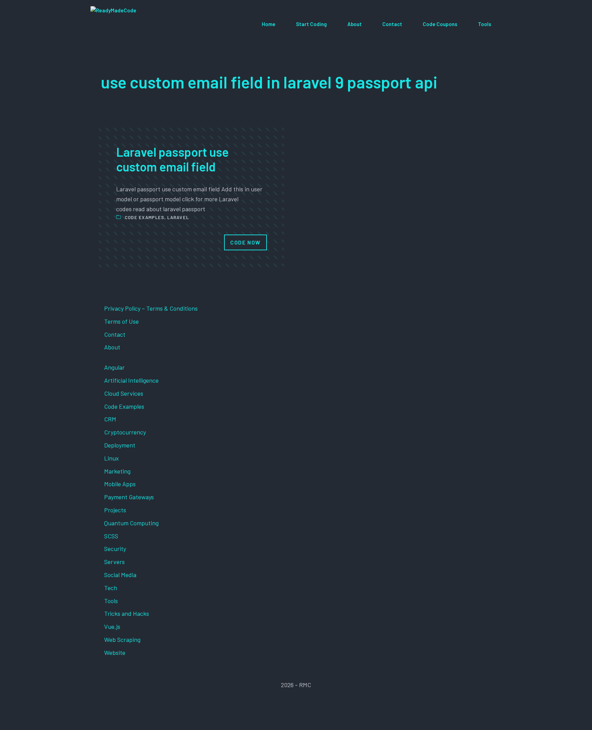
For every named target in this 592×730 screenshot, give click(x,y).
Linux (111, 458)
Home (268, 24)
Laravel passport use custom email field (172, 159)
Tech (110, 587)
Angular (114, 367)
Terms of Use (121, 321)
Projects (115, 510)
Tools (484, 24)
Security (115, 548)
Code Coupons (440, 24)
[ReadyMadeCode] (140, 24)
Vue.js (112, 626)
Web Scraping (122, 639)
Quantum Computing (131, 523)
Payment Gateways (129, 497)
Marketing (117, 471)
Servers (114, 561)
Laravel (178, 217)
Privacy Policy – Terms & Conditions (151, 308)
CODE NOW (245, 242)
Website (114, 652)
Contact (392, 24)
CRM (110, 419)
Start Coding (311, 24)
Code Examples (144, 217)
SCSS (111, 536)
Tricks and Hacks (126, 613)
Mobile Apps (120, 484)
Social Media (120, 574)
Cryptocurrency (125, 432)
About (354, 24)
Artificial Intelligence (131, 380)
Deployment (119, 445)
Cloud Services (123, 393)
